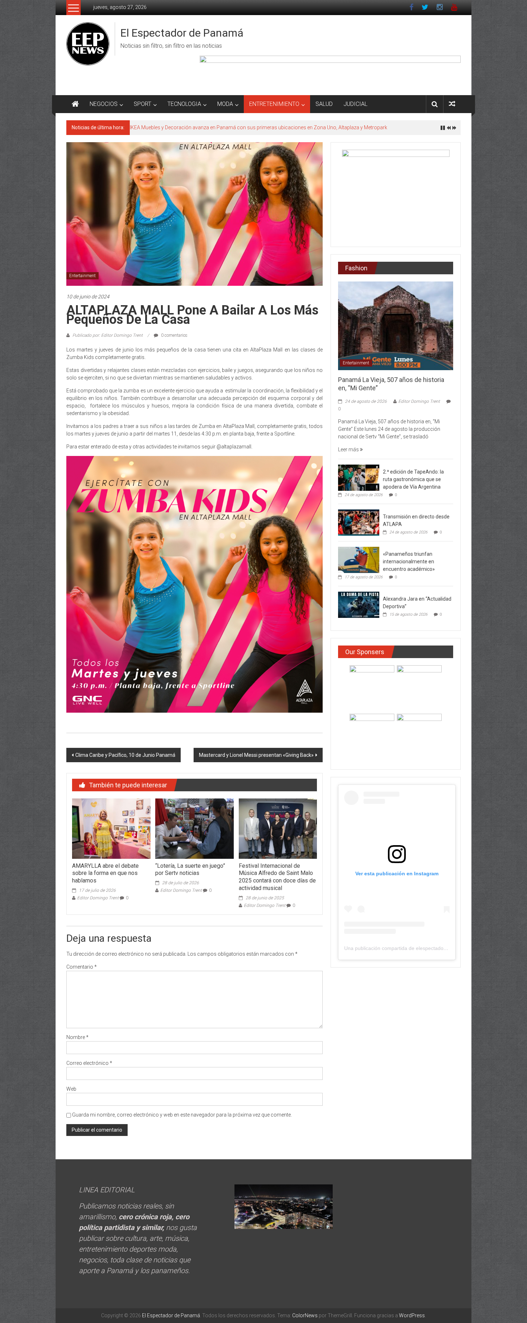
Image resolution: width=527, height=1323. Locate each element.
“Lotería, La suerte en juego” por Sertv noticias (190, 869)
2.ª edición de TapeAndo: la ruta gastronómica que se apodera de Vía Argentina (413, 479)
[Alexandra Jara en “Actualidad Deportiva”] (358, 604)
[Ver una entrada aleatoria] (452, 104)
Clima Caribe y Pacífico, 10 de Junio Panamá (125, 755)
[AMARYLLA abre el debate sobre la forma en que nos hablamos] (111, 828)
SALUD (324, 104)
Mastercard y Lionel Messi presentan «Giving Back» (256, 755)
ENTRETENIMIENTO (274, 104)
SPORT (142, 104)
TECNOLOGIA (184, 104)
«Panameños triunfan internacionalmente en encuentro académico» (409, 561)
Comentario (81, 967)
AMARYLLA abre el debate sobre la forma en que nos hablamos (105, 873)
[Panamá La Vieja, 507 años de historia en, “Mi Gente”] (395, 325)
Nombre (77, 1037)
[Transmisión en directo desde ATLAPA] (358, 522)
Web (71, 1089)
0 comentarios (173, 335)
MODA (225, 104)
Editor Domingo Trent (98, 897)
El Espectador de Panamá (181, 33)
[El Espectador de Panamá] (75, 104)
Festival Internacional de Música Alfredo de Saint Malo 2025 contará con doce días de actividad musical (277, 876)
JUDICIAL (355, 104)
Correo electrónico (89, 1063)
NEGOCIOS (104, 104)
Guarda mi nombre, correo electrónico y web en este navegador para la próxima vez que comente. (182, 1115)
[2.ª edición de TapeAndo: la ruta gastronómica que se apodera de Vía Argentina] (358, 477)
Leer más (349, 449)
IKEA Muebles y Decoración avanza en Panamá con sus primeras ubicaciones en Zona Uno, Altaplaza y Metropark (258, 127)
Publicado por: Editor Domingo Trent (107, 335)
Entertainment (82, 275)
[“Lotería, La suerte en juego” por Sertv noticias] (194, 828)
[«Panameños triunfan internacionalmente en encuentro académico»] (358, 560)
